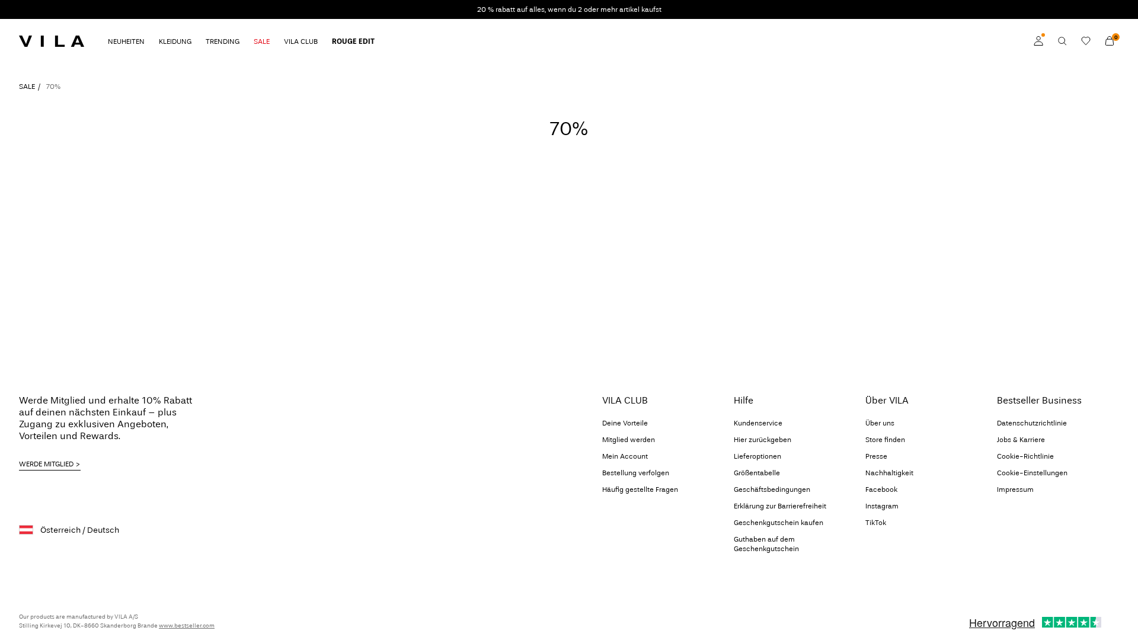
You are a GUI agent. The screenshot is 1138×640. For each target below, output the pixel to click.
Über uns (879, 423)
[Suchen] (1062, 40)
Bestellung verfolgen (635, 473)
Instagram (882, 506)
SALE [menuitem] (262, 41)
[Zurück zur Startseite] (51, 41)
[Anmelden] (1038, 40)
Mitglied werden (628, 440)
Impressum (1015, 489)
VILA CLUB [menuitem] (301, 41)
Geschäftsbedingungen (772, 489)
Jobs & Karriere (1021, 440)
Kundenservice (758, 423)
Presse (876, 456)
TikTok (875, 523)
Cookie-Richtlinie (1025, 456)
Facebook (881, 489)
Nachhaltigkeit (889, 473)
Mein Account (625, 456)
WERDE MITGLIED (46, 464)
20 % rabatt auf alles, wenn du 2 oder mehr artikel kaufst (569, 9)
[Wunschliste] (1085, 40)
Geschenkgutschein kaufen (778, 523)
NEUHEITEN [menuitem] (126, 41)
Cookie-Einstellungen (1032, 473)
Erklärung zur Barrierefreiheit (780, 506)
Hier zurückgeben (762, 440)
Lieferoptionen (757, 456)
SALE (27, 86)
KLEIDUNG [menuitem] (175, 41)
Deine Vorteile (625, 423)
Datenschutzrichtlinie (1032, 423)
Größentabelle (757, 473)
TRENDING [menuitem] (222, 41)
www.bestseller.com (187, 625)
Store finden (885, 440)
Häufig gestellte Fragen (640, 489)
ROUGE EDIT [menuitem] (353, 41)
